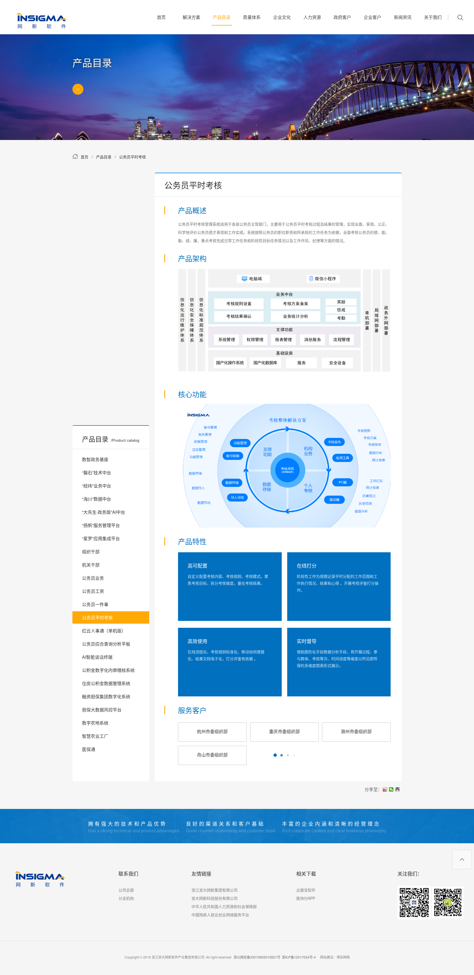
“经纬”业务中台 (96, 486)
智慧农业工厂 (95, 736)
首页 (161, 17)
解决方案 (191, 17)
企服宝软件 (305, 890)
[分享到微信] (391, 789)
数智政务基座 (95, 459)
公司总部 (126, 890)
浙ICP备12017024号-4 (299, 957)
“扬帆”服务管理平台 (101, 525)
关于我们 (433, 17)
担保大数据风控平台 (102, 710)
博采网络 (343, 957)
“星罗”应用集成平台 (101, 538)
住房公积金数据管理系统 (106, 683)
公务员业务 (93, 578)
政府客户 (342, 17)
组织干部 (91, 551)
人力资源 (312, 17)
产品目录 (221, 17)
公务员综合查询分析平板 (106, 644)
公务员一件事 (95, 604)
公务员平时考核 (132, 156)
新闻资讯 (402, 17)
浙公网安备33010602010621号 (257, 957)
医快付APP (305, 898)
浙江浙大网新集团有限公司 (214, 890)
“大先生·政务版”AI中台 (103, 512)
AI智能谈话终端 (97, 657)
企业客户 (372, 17)
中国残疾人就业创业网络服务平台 (220, 914)
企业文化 (282, 17)
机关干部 (91, 565)
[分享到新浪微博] (385, 789)
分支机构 (126, 898)
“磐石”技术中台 (96, 472)
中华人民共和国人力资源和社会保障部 (224, 906)
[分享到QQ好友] (397, 789)
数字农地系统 (95, 723)
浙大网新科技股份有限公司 (214, 898)
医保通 (88, 749)
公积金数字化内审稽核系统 (108, 670)
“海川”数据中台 (96, 499)
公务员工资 (93, 591)
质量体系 (252, 17)
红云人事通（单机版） (104, 630)
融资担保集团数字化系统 (106, 696)
